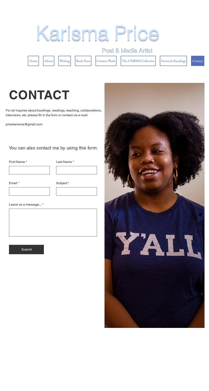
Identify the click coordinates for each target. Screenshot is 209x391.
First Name (17, 162)
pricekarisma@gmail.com (24, 124)
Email (13, 183)
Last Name (64, 162)
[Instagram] (200, 223)
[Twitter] (200, 214)
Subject (61, 183)
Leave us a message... (25, 204)
